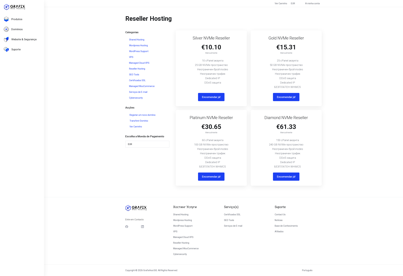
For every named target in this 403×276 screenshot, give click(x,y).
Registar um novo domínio (142, 115)
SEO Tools (134, 74)
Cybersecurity (136, 98)
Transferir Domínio (138, 121)
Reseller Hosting (137, 68)
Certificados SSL (137, 80)
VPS (131, 57)
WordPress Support (138, 51)
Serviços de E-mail (138, 92)
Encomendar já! (211, 97)
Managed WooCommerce (142, 86)
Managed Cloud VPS (139, 63)
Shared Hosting (136, 39)
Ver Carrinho (135, 126)
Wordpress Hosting (138, 45)
